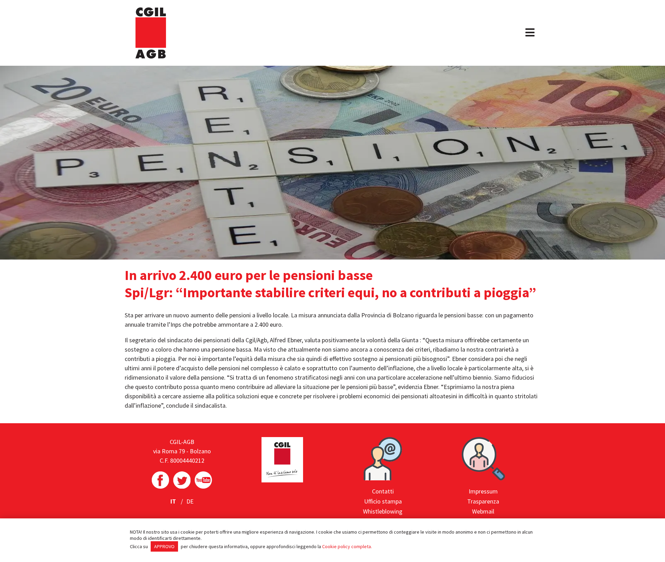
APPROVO (164, 546)
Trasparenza (483, 501)
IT (173, 501)
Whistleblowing (382, 511)
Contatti (383, 491)
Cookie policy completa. (347, 546)
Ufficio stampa (383, 501)
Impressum (483, 491)
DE (190, 501)
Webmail (483, 511)
